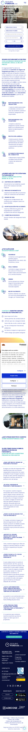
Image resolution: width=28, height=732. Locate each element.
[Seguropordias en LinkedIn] (18, 685)
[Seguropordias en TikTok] (20, 685)
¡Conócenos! (6, 680)
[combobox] (14, 27)
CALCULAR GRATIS (14, 637)
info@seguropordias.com (9, 674)
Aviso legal (6, 718)
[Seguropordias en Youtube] (15, 685)
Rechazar (14, 385)
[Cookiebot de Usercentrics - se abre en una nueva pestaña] (19, 345)
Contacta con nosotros (6, 677)
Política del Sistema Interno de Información (14, 723)
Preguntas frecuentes (18, 658)
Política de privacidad (17, 718)
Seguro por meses (7, 663)
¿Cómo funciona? (20, 655)
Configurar (20, 370)
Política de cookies (13, 719)
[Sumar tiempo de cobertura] (21, 41)
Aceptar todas (14, 375)
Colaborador (7, 698)
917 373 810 (5, 671)
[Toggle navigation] (25, 2)
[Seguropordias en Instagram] (13, 685)
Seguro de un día (7, 656)
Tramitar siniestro (20, 661)
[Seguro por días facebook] (7, 685)
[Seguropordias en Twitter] (10, 685)
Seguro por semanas (5, 659)
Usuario (7, 694)
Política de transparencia (13, 721)
